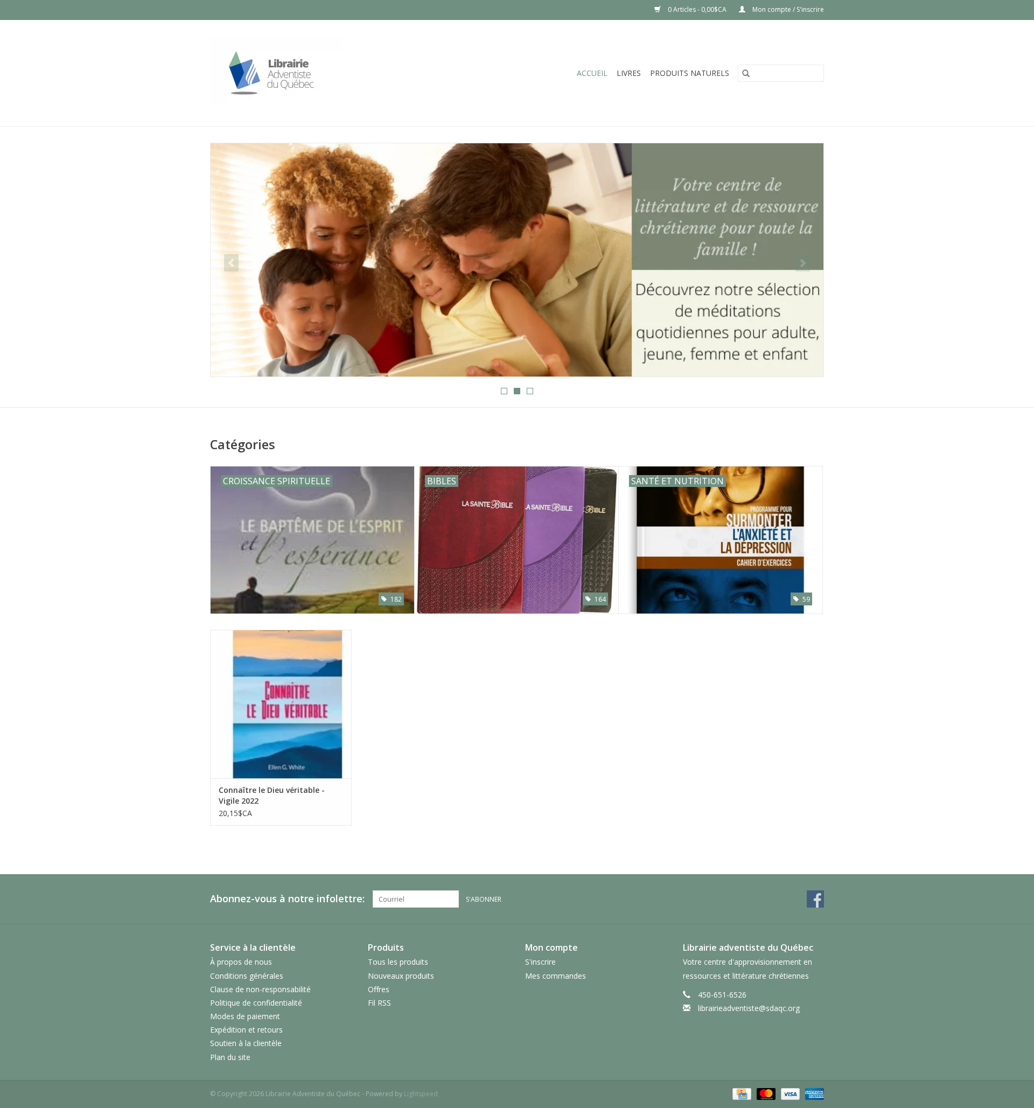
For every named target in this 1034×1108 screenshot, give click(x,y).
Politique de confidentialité (256, 1003)
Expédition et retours (246, 1030)
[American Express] (812, 1093)
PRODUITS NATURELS (689, 73)
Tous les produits (398, 962)
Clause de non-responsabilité (260, 989)
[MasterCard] (765, 1093)
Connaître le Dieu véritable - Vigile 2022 (272, 795)
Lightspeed (421, 1093)
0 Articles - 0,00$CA (697, 9)
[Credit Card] (740, 1093)
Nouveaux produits (401, 976)
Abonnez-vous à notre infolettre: (287, 898)
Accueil (592, 73)
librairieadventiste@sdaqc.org (749, 1008)
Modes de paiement (245, 1016)
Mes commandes (555, 976)
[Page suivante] (802, 262)
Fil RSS (379, 1003)
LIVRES (629, 73)
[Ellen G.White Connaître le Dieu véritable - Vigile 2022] (281, 704)
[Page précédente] (231, 262)
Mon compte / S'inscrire (787, 9)
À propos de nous (241, 962)
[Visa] (789, 1093)
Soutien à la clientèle (246, 1043)
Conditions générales (246, 976)
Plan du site (230, 1057)
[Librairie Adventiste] (316, 73)
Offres (378, 989)
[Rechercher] (746, 73)
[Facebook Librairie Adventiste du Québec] (815, 899)
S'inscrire (540, 962)
